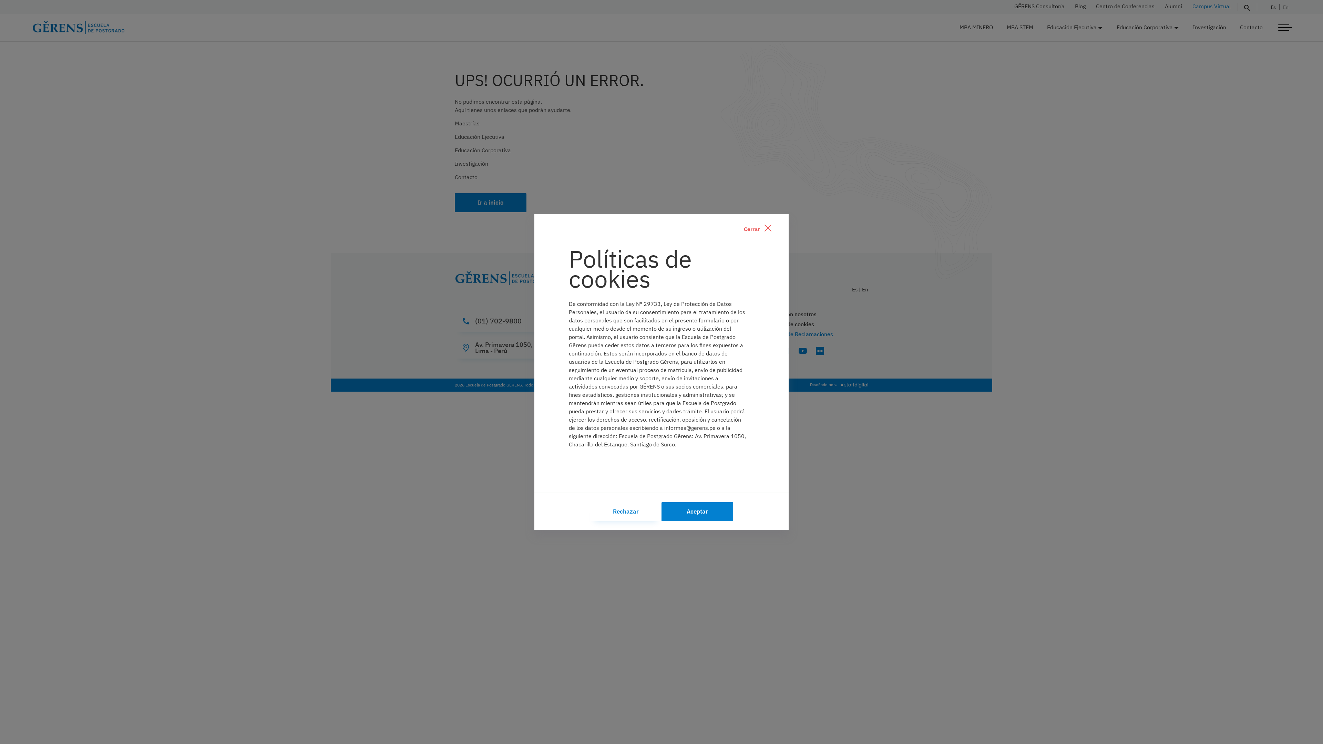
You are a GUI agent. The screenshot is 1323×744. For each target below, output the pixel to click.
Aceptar (697, 511)
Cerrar (752, 229)
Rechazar (626, 511)
